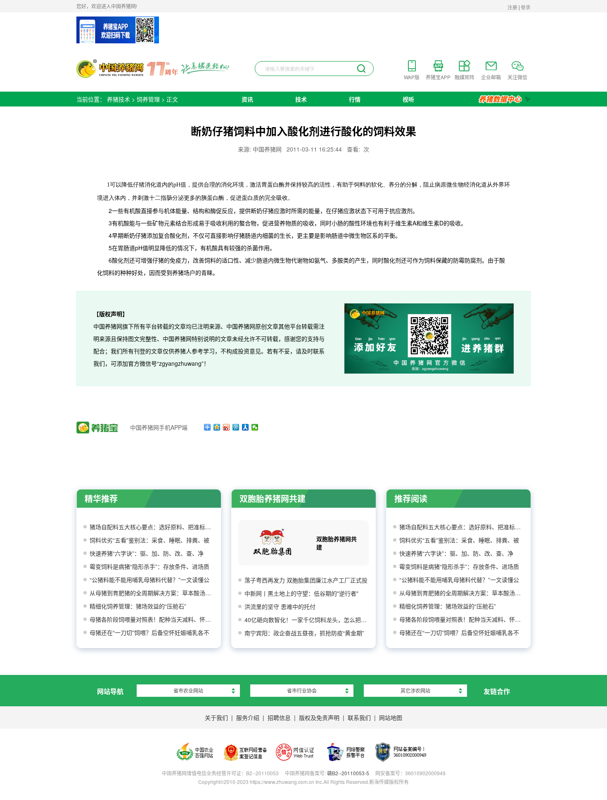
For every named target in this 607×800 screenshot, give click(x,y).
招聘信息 (279, 717)
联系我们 (359, 717)
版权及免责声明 (319, 717)
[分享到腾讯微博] (235, 427)
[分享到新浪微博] (226, 427)
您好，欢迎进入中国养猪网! (106, 5)
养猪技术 (118, 99)
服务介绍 (247, 717)
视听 (408, 99)
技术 (301, 99)
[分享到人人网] (245, 427)
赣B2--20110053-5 (348, 772)
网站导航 (110, 691)
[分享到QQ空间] (217, 427)
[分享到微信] (254, 427)
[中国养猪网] (153, 68)
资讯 (247, 99)
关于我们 (216, 717)
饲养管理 (148, 99)
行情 (354, 99)
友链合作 (497, 691)
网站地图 (390, 717)
